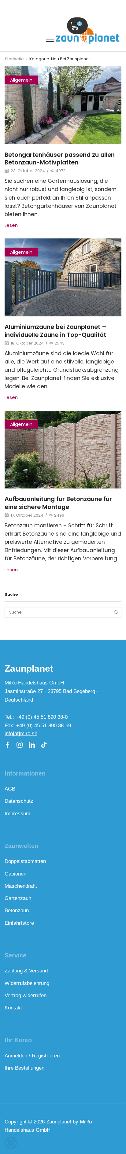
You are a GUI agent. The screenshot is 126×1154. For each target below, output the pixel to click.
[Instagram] (20, 745)
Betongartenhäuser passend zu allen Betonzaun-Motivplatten (60, 159)
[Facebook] (7, 745)
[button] (50, 39)
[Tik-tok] (44, 745)
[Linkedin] (32, 745)
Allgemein (21, 80)
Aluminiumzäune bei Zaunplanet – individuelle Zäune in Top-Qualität (55, 331)
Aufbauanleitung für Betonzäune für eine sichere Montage (58, 503)
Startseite (14, 59)
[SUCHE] (116, 612)
